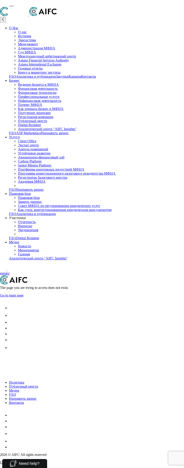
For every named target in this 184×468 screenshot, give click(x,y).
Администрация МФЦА (36, 48)
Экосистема (27, 40)
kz (8, 273)
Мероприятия (28, 250)
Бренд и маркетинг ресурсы (39, 72)
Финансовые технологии (37, 92)
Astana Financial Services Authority (43, 60)
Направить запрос (55, 133)
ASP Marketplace (28, 133)
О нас (22, 32)
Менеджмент (28, 44)
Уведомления (28, 230)
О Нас (13, 28)
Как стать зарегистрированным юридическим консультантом (65, 210)
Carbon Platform (30, 161)
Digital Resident (29, 125)
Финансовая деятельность (38, 88)
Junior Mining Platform (35, 165)
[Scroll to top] (3, 358)
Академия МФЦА (32, 181)
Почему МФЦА (30, 105)
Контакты (88, 76)
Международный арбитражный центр (47, 56)
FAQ (12, 76)
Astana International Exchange (39, 64)
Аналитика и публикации (36, 76)
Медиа (14, 242)
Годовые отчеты (30, 68)
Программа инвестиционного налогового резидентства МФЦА (67, 173)
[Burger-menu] (12, 6)
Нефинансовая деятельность (39, 101)
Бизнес (14, 80)
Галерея (24, 254)
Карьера (75, 76)
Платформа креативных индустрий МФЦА (51, 169)
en (1, 273)
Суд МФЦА (27, 52)
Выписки (25, 226)
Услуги (14, 137)
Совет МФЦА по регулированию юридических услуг (59, 206)
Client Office (27, 141)
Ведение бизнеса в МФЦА (38, 84)
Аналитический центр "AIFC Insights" (47, 129)
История (24, 36)
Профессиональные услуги (38, 97)
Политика (16, 382)
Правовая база (20, 194)
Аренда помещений (33, 149)
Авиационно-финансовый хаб (41, 157)
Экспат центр (28, 145)
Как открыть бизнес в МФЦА (41, 109)
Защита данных (30, 202)
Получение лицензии (34, 113)
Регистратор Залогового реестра (42, 177)
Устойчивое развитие (34, 153)
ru (4, 273)
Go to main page (12, 295)
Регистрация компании (35, 117)
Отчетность (27, 222)
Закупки (62, 76)
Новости (24, 246)
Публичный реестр (32, 121)
